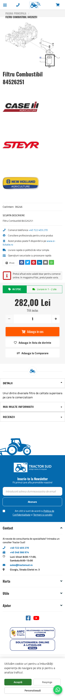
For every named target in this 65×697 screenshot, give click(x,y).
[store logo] (26, 5)
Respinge (47, 682)
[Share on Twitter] (28, 262)
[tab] (32, 383)
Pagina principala (15, 13)
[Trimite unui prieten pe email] (46, 262)
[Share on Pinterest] (34, 262)
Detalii (8, 383)
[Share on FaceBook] (22, 262)
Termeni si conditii (42, 515)
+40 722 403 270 (38, 230)
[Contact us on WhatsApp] (57, 689)
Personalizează (33, 690)
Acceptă (18, 682)
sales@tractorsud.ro (21, 565)
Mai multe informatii (18, 407)
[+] (55, 319)
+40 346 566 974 (19, 552)
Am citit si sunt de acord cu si (33, 513)
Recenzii (9, 417)
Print (11, 263)
